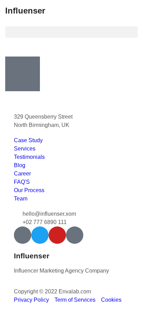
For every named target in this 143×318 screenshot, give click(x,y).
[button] (71, 32)
